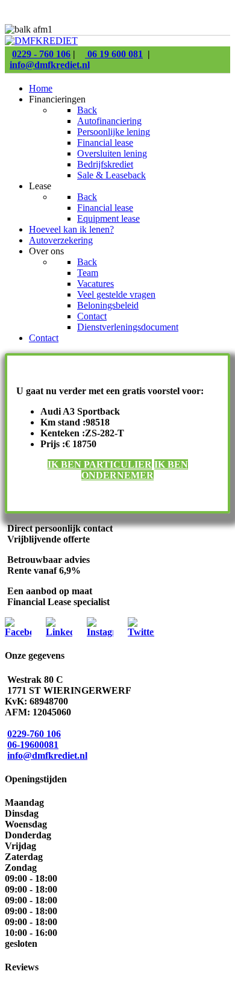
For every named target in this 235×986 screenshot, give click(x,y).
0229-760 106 (34, 734)
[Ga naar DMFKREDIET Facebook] (18, 632)
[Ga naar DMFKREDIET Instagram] (100, 632)
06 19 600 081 (114, 54)
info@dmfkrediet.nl (50, 65)
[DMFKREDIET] (41, 41)
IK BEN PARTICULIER (100, 464)
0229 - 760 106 (41, 54)
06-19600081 (32, 745)
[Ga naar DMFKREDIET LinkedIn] (59, 632)
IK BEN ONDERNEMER (134, 469)
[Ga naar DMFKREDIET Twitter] (141, 632)
